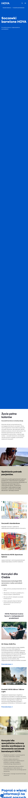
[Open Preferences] (2, 795)
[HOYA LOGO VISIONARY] (5, 3)
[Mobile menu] (25, 3)
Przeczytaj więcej (6, 664)
